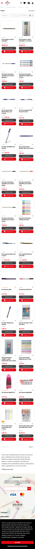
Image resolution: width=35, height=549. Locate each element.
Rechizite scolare (11, 7)
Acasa (2, 7)
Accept (17, 542)
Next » (31, 447)
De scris (20, 7)
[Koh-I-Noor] (7, 3)
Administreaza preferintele (17, 546)
